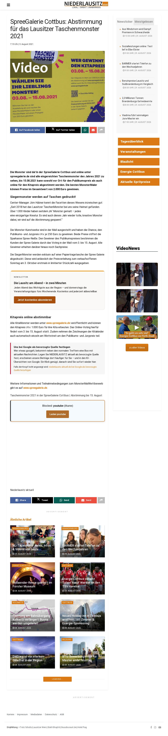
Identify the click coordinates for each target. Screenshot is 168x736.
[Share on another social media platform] (101, 130)
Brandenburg (20, 528)
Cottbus (67, 565)
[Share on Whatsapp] (85, 130)
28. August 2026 (22, 591)
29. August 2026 (22, 554)
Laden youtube (58, 414)
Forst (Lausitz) (22, 565)
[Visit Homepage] (86, 5)
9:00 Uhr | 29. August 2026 (138, 53)
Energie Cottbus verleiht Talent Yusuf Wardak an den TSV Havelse (81, 582)
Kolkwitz (18, 603)
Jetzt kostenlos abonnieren (35, 299)
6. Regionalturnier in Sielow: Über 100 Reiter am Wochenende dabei (80, 730)
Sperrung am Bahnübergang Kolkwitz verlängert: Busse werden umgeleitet (31, 619)
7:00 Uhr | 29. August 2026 (138, 122)
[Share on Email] (93, 130)
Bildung (67, 639)
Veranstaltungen (133, 152)
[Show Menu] (8, 5)
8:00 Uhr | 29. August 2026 (138, 88)
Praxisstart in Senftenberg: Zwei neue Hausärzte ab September (31, 693)
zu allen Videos (137, 347)
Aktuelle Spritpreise (135, 182)
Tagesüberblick (131, 141)
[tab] (125, 21)
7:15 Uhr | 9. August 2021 (21, 44)
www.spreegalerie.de (58, 323)
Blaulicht (126, 162)
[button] (137, 274)
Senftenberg (20, 677)
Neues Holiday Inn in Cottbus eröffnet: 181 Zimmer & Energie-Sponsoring (81, 619)
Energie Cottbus (132, 172)
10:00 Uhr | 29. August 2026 (138, 36)
